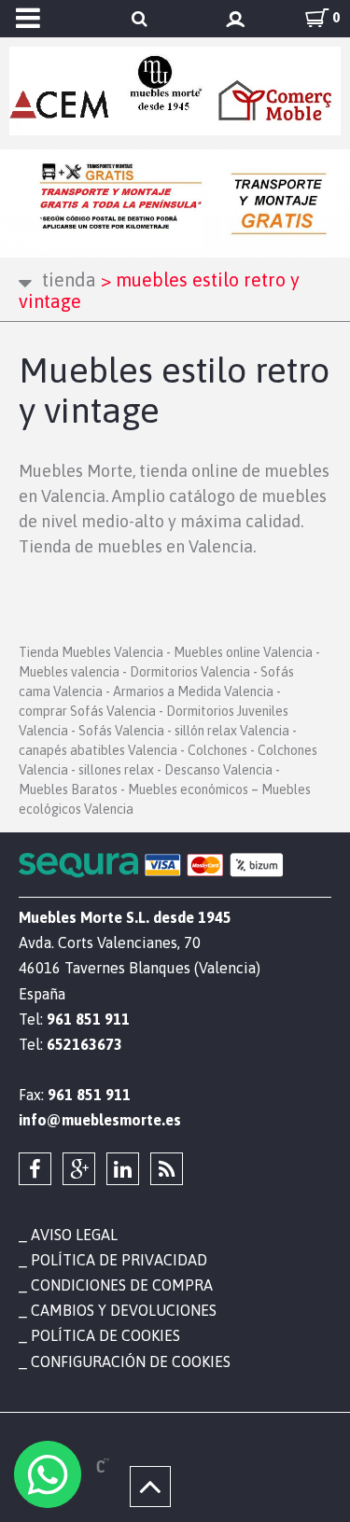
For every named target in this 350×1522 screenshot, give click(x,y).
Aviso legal (74, 1234)
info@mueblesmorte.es (100, 1119)
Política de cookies (105, 1335)
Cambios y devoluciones (124, 1310)
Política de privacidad (119, 1259)
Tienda (69, 279)
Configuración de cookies (131, 1361)
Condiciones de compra (122, 1285)
